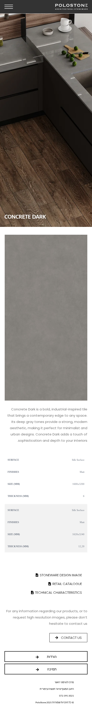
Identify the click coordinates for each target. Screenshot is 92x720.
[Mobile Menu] (8, 6)
